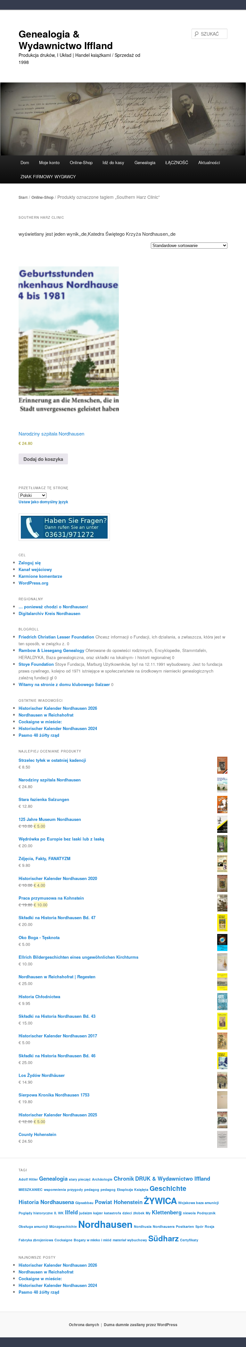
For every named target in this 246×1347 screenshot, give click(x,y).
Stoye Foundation (36, 664)
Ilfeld (71, 1212)
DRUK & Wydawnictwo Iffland (172, 1178)
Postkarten (185, 1226)
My (148, 1213)
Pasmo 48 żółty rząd (39, 735)
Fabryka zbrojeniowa (36, 1239)
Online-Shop (42, 197)
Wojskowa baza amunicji (198, 1202)
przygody (75, 1189)
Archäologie (102, 1179)
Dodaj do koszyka (43, 458)
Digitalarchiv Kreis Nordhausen (49, 613)
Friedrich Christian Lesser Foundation (56, 637)
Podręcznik (206, 1213)
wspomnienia (55, 1189)
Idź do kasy (113, 162)
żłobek (138, 1213)
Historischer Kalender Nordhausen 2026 (58, 708)
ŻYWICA (160, 1200)
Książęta (141, 1189)
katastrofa (112, 1213)
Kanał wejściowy (35, 569)
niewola (189, 1213)
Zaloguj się (30, 562)
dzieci (127, 1213)
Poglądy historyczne (36, 1213)
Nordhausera (164, 1226)
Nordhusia (143, 1226)
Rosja (209, 1226)
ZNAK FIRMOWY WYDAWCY (48, 176)
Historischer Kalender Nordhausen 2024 (58, 728)
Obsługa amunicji (33, 1226)
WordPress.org (33, 583)
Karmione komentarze (40, 576)
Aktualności (209, 162)
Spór (199, 1226)
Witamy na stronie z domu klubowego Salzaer (64, 684)
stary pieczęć (80, 1179)
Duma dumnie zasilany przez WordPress (140, 1324)
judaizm (85, 1213)
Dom (24, 162)
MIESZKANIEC (31, 1189)
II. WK (59, 1213)
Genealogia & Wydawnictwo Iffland (66, 39)
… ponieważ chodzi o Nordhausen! (53, 606)
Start (23, 197)
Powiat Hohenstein (119, 1202)
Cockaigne (63, 1239)
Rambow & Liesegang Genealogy (51, 650)
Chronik (124, 1178)
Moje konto (49, 162)
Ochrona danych (84, 1324)
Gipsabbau (84, 1202)
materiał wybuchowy (130, 1239)
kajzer (98, 1213)
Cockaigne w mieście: (40, 721)
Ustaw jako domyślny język (43, 502)
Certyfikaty (189, 1239)
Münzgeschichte (63, 1226)
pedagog (91, 1189)
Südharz (163, 1238)
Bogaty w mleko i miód (92, 1239)
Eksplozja (125, 1189)
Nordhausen (105, 1224)
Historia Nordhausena (46, 1202)
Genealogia (53, 1178)
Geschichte (168, 1188)
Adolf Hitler (28, 1179)
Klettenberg (167, 1212)
